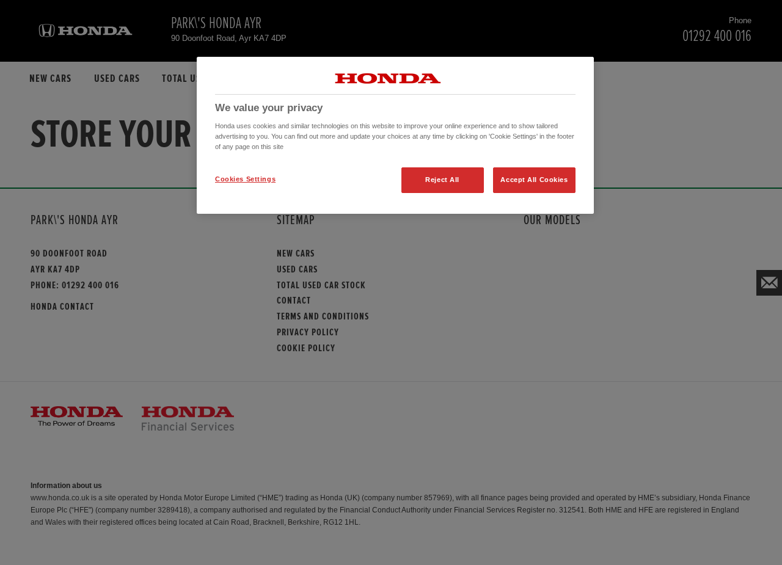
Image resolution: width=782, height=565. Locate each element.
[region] (395, 135)
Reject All (442, 179)
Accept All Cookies (534, 179)
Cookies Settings (245, 179)
